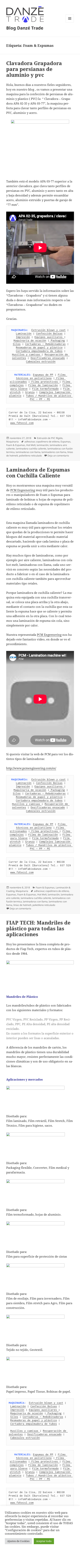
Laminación (23, 333)
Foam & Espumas (15, 445)
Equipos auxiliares (49, 336)
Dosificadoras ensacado (48, 357)
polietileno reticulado (30, 455)
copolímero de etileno (47, 441)
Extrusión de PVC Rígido (50, 438)
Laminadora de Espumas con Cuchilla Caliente (38, 472)
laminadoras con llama (28, 452)
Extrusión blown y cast (48, 329)
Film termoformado (45, 388)
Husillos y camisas (27, 354)
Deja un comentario (58, 455)
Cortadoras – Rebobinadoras (45, 343)
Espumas (65, 441)
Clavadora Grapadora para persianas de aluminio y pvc (34, 69)
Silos (17, 343)
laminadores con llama (54, 452)
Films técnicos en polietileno (41, 376)
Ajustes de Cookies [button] (18, 1541)
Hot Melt (31, 445)
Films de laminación (43, 385)
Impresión (23, 336)
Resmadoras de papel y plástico (39, 347)
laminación (43, 445)
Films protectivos (44, 381)
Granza (30, 392)
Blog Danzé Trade (24, 28)
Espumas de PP (43, 374)
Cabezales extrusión (41, 361)
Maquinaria (12, 441)
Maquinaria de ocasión (30, 340)
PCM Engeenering (22, 490)
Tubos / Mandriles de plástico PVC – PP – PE (49, 397)
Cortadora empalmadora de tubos (39, 350)
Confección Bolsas (49, 333)
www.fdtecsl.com (22, 422)
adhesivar (29, 441)
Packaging (57, 340)
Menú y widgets (70, 22)
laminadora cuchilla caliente (31, 448)
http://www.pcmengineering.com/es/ (31, 768)
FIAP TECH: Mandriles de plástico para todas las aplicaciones (38, 928)
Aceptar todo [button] (44, 1541)
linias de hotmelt (22, 905)
